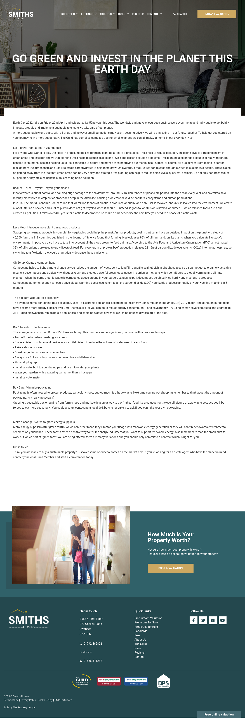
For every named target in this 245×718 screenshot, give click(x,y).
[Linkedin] (213, 620)
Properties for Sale (146, 622)
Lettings (87, 14)
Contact (152, 14)
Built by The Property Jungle (19, 707)
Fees (137, 635)
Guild (121, 14)
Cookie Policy (45, 700)
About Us (106, 14)
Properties (67, 14)
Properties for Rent (146, 626)
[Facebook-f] (193, 620)
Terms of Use (11, 700)
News (138, 648)
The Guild (141, 644)
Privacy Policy (28, 700)
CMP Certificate (63, 700)
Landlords (141, 631)
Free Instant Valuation (148, 618)
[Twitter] (203, 620)
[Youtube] (223, 620)
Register (138, 14)
